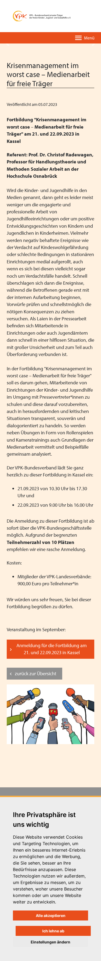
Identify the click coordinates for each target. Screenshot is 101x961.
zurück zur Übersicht (35, 673)
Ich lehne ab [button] (53, 931)
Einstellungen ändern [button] (50, 942)
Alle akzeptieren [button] (50, 915)
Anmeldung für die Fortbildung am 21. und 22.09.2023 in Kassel (51, 649)
